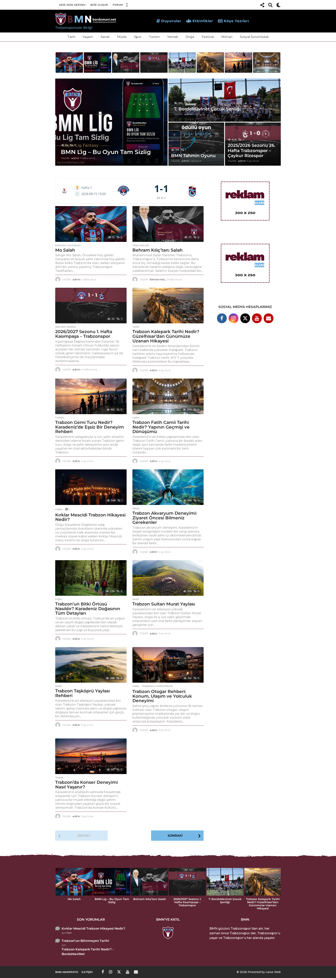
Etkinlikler (202, 21)
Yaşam (88, 37)
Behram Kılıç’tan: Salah (157, 250)
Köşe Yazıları (236, 21)
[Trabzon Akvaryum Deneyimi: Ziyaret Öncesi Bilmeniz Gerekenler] (168, 487)
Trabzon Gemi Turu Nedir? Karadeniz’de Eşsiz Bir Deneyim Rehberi (89, 427)
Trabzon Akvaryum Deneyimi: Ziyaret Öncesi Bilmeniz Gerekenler (164, 518)
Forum (118, 4)
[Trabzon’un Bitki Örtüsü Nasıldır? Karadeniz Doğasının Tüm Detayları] (91, 578)
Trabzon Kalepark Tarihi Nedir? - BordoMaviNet (88, 951)
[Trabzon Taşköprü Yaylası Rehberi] (91, 665)
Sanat (105, 37)
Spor (137, 37)
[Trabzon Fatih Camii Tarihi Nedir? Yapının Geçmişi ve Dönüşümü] (168, 396)
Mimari (226, 37)
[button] (127, 5)
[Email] (268, 318)
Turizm (154, 37)
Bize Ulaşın (99, 4)
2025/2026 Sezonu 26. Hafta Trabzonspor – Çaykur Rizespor (251, 150)
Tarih (71, 37)
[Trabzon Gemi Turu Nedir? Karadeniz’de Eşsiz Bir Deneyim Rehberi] (91, 396)
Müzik (122, 37)
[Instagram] (233, 318)
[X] (245, 318)
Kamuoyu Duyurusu (68, 245)
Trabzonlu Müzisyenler (157, 686)
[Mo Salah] (91, 224)
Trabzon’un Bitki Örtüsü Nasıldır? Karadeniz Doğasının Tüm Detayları (87, 608)
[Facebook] (222, 318)
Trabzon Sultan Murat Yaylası (163, 604)
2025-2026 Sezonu (72, 4)
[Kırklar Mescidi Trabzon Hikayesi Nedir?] (91, 487)
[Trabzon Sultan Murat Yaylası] (168, 578)
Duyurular (171, 21)
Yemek (172, 37)
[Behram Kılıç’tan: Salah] (168, 224)
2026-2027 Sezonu (65, 327)
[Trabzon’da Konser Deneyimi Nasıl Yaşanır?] (91, 756)
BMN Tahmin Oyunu (193, 155)
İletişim (87, 972)
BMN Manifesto (66, 972)
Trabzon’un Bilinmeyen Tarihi (85, 941)
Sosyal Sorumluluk (254, 37)
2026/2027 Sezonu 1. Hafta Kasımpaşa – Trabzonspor (83, 334)
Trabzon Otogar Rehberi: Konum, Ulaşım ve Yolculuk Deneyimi (162, 696)
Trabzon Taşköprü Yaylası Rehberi (82, 693)
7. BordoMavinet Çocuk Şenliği (207, 109)
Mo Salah (65, 250)
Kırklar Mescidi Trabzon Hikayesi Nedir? (90, 517)
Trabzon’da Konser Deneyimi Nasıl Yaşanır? (86, 785)
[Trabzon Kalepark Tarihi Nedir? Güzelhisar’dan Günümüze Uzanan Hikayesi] (168, 305)
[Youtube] (257, 318)
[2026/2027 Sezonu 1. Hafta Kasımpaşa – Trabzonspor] (91, 305)
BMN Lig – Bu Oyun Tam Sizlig (106, 152)
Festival (208, 37)
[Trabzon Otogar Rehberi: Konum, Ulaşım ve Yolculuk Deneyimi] (168, 665)
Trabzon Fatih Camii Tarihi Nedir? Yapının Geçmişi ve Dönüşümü (161, 427)
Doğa (190, 37)
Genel (136, 508)
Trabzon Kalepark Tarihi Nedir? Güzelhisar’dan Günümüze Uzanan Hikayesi (165, 336)
